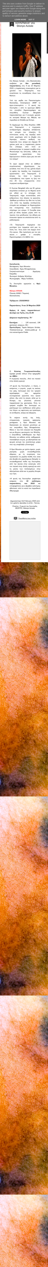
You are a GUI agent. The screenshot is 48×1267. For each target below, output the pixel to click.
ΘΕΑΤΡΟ (18, 508)
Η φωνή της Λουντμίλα (28, 506)
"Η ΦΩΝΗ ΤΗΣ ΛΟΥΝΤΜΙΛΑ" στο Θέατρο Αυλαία (25, 23)
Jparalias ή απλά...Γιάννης (29, 503)
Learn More (20, 20)
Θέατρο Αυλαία (29, 508)
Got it (31, 20)
